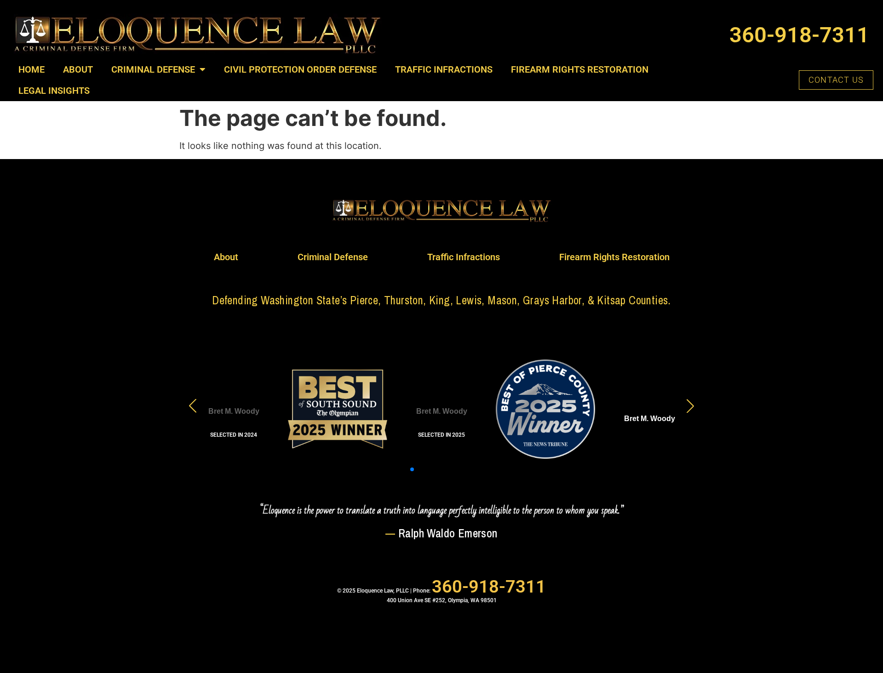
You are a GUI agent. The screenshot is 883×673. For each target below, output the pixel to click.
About (78, 69)
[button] (390, 469)
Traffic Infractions (444, 69)
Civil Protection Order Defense (300, 69)
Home (31, 69)
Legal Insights (54, 90)
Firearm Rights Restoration (579, 69)
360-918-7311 (799, 34)
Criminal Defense (153, 69)
